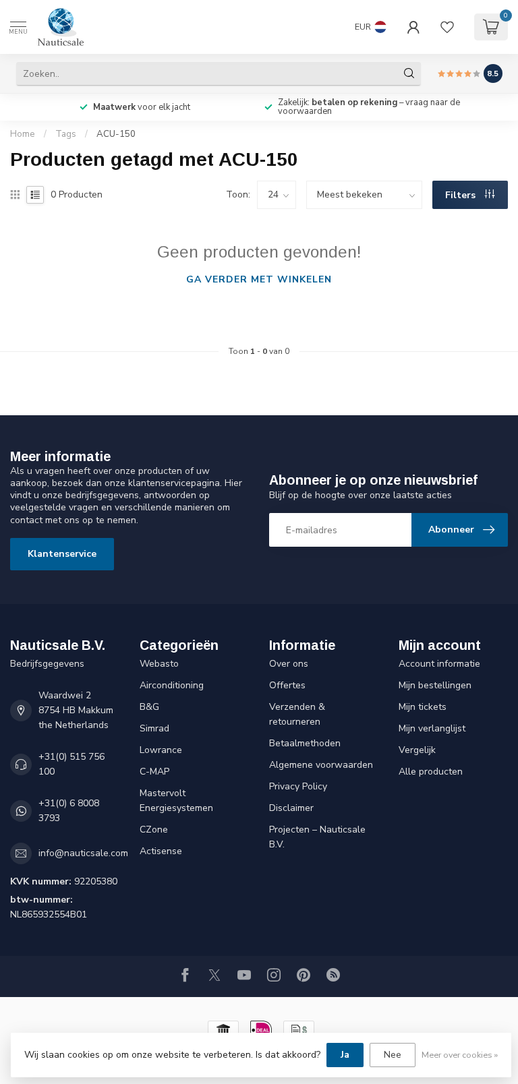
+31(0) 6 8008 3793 (68, 810)
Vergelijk (417, 750)
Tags (65, 134)
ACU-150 (116, 134)
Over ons (288, 663)
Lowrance (161, 750)
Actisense (161, 851)
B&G (149, 706)
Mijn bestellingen (435, 685)
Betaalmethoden (305, 743)
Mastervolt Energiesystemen (176, 800)
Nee (392, 1054)
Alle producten (431, 771)
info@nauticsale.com (83, 853)
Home (22, 134)
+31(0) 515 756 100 (71, 764)
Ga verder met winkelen (259, 279)
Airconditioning (172, 685)
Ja (345, 1054)
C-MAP (154, 771)
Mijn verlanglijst (432, 728)
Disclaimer (291, 808)
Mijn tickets (423, 706)
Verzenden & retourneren (297, 714)
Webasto (159, 663)
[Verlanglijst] (447, 26)
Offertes (287, 685)
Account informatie (439, 663)
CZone (154, 829)
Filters (461, 195)
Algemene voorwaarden (321, 764)
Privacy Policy (298, 786)
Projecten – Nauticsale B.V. (317, 837)
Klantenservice (62, 553)
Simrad (154, 728)
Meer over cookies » (460, 1054)
